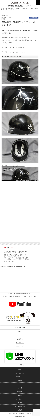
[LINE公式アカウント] (20, 351)
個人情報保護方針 (20, 406)
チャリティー (20, 343)
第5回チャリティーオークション (22, 293)
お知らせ (20, 339)
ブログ (20, 384)
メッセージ (20, 335)
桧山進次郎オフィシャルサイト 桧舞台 (11, 8)
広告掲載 (21, 413)
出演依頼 (20, 380)
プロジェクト (20, 346)
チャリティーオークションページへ (13, 52)
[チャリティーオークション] (20, 168)
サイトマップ (13, 413)
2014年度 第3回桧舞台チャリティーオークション (22, 296)
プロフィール (20, 377)
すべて (20, 331)
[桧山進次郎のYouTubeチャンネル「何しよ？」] (20, 298)
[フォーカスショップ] (20, 312)
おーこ (9, 247)
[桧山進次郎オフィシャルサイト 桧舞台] (20, 1)
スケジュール (20, 373)
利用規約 (20, 410)
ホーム (20, 369)
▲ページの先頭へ (20, 365)
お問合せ (28, 413)
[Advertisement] (17, 196)
